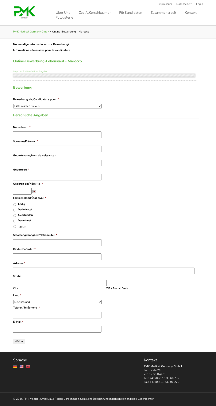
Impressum (165, 4)
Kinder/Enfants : (24, 249)
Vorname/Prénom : (25, 141)
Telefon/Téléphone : (26, 308)
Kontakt (191, 12)
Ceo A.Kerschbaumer (95, 12)
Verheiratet (25, 209)
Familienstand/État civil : (29, 198)
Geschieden (25, 215)
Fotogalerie (64, 17)
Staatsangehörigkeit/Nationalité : (35, 235)
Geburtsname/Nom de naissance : (34, 155)
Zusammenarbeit (163, 12)
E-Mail (18, 322)
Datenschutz (184, 4)
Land (17, 295)
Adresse (19, 263)
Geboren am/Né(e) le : (28, 184)
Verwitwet (24, 220)
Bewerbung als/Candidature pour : (36, 99)
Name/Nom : (22, 127)
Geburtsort (21, 170)
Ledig (21, 204)
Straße (17, 276)
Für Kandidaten (130, 12)
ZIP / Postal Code (117, 288)
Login (199, 4)
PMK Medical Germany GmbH (31, 32)
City (15, 288)
